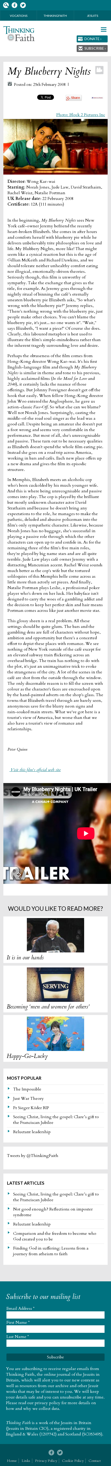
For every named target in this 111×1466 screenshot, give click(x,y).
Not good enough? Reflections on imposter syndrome (53, 1212)
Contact (95, 1460)
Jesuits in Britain (76, 1423)
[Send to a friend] (97, 97)
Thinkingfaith (55, 16)
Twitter (23, 5)
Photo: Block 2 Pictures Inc (80, 115)
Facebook (14, 5)
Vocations (18, 16)
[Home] (19, 33)
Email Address (20, 1308)
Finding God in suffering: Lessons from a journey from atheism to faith (51, 1251)
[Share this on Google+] (74, 99)
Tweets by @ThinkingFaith (32, 1156)
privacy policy (47, 1403)
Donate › (92, 38)
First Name (18, 1322)
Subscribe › (95, 48)
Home (12, 1460)
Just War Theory (28, 1098)
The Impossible (27, 1089)
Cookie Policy (73, 1460)
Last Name (17, 1337)
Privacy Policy (46, 1460)
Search (6, 5)
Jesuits (92, 16)
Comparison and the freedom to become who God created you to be (54, 1236)
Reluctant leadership (32, 1132)
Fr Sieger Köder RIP (31, 1108)
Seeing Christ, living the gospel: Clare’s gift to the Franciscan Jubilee (56, 1119)
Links (26, 1460)
